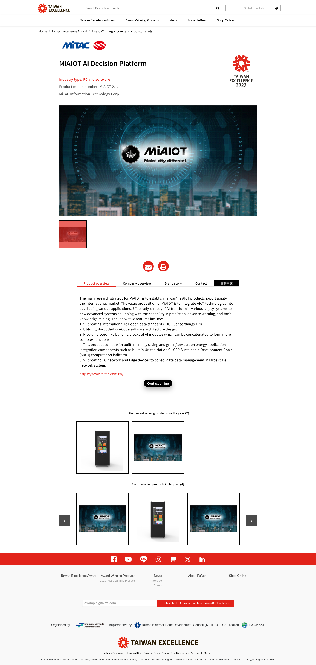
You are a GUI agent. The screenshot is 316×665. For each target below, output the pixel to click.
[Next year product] (251, 520)
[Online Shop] (173, 559)
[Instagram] (158, 559)
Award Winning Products (142, 20)
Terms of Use (134, 653)
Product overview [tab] (96, 283)
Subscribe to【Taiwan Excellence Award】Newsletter (196, 603)
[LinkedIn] (202, 559)
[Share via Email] (148, 266)
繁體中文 (227, 283)
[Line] (143, 559)
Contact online (158, 383)
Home (43, 31)
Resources (182, 653)
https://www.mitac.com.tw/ (101, 373)
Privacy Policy (152, 653)
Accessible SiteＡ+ (202, 653)
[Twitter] (187, 559)
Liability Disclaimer (114, 653)
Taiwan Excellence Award (97, 20)
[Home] (54, 8)
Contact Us (168, 653)
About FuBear (197, 20)
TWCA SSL (256, 625)
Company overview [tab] (137, 283)
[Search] (218, 8)
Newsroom (157, 580)
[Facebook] (114, 559)
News (173, 20)
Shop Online (225, 20)
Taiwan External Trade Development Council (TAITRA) (179, 625)
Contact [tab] (201, 283)
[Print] (163, 266)
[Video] (128, 559)
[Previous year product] (64, 520)
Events (158, 585)
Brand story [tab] (173, 283)
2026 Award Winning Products (117, 580)
